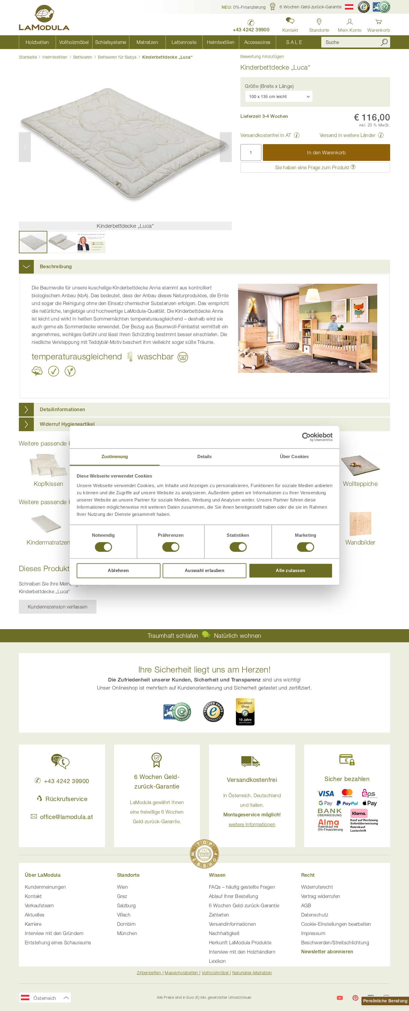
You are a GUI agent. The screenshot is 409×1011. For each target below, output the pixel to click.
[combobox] (355, 42)
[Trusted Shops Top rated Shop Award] (245, 711)
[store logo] (44, 18)
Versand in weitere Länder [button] (347, 135)
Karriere (33, 924)
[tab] (204, 267)
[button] (244, 7)
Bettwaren (83, 57)
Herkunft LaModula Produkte (240, 942)
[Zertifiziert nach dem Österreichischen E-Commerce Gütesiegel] (177, 711)
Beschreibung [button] (56, 266)
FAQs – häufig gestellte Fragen (242, 887)
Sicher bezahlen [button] (347, 778)
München (127, 933)
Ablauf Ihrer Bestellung (233, 896)
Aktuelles (35, 914)
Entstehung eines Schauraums (58, 942)
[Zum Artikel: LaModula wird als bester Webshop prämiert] (204, 855)
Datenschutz (314, 914)
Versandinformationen (232, 924)
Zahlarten (219, 914)
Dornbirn (126, 924)
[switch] (170, 547)
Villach (124, 914)
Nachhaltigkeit (224, 933)
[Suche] (384, 42)
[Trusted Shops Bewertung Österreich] (213, 711)
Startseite (28, 57)
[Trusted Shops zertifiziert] (364, 7)
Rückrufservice (66, 798)
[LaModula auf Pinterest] (355, 998)
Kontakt (33, 896)
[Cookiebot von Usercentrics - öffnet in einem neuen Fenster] (306, 436)
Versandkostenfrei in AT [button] (265, 135)
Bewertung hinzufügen (262, 56)
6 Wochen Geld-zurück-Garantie (244, 905)
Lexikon (217, 961)
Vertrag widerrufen (320, 896)
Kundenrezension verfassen (57, 606)
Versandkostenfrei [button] (252, 779)
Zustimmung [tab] (115, 456)
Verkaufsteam (39, 905)
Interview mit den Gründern (54, 933)
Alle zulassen (290, 570)
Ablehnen (118, 570)
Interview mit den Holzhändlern (242, 951)
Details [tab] (204, 456)
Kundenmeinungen (45, 887)
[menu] (165, 42)
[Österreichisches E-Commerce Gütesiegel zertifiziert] (381, 7)
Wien (122, 887)
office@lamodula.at (66, 816)
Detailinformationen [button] (62, 409)
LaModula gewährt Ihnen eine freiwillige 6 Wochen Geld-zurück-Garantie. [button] (157, 812)
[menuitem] (37, 42)
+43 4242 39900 (66, 780)
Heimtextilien (55, 57)
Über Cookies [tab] (294, 456)
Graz (122, 896)
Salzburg (126, 905)
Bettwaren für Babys (117, 57)
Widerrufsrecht (317, 887)
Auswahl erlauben (204, 570)
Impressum (313, 933)
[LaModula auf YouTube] (340, 998)
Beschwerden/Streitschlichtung (335, 942)
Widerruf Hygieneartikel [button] (67, 424)
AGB (306, 905)
